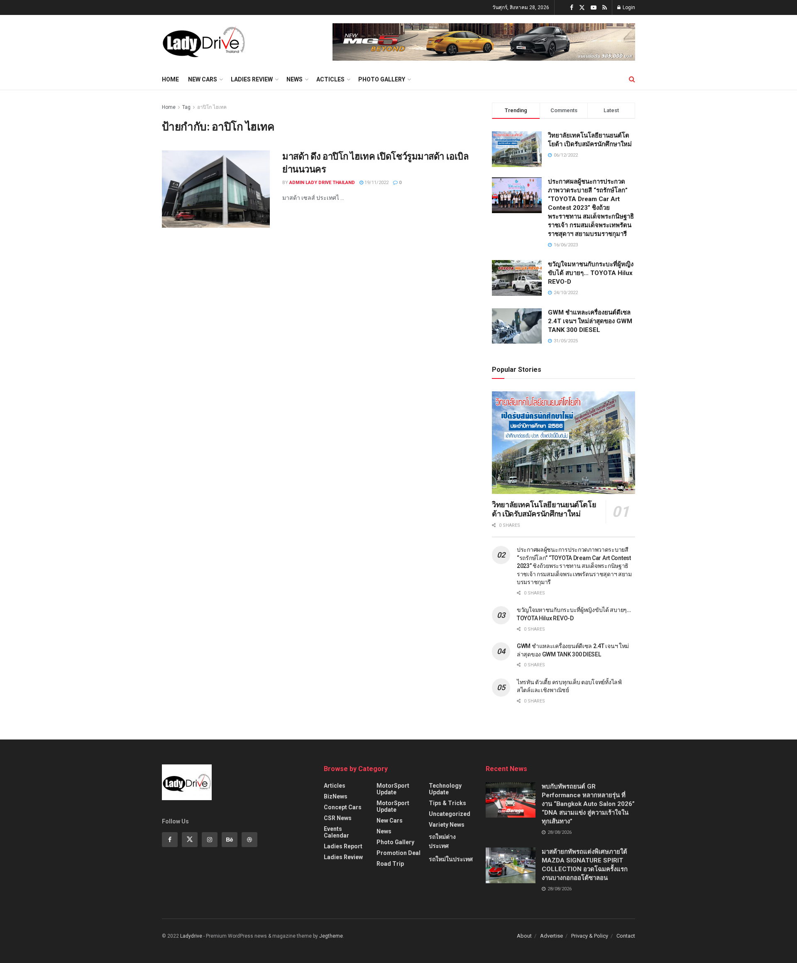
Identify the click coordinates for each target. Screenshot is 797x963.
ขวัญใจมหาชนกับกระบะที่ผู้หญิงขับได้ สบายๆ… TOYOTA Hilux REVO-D (590, 272)
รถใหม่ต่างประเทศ (442, 841)
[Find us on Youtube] (594, 7)
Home (170, 79)
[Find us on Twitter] (582, 7)
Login (628, 7)
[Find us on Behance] (229, 839)
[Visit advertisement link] (483, 42)
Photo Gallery (381, 79)
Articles (334, 785)
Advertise (551, 936)
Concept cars (343, 807)
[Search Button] (632, 79)
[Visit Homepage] (203, 42)
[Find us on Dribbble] (249, 839)
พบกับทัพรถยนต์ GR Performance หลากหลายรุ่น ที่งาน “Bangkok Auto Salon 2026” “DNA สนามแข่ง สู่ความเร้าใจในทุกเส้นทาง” (588, 804)
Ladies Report (343, 846)
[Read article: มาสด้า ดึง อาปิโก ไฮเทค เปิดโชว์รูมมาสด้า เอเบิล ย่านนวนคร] (216, 189)
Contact (625, 936)
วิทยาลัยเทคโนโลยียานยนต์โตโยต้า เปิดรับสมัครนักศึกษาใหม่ (544, 509)
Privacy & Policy (589, 936)
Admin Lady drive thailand (322, 182)
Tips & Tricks (447, 803)
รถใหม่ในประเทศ (451, 859)
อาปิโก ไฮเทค (212, 107)
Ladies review (252, 79)
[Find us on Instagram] (210, 839)
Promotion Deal (398, 853)
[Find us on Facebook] (571, 7)
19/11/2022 (376, 182)
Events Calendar (336, 832)
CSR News (338, 818)
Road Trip (390, 863)
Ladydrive (191, 936)
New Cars (202, 79)
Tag (186, 107)
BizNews (335, 796)
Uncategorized (449, 814)
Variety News (447, 824)
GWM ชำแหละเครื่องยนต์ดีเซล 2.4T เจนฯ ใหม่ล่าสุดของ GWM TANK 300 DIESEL (590, 321)
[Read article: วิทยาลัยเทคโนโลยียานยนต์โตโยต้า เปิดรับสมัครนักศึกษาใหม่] (563, 442)
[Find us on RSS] (604, 7)
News (294, 79)
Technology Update (445, 789)
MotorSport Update (392, 789)
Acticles (330, 79)
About (524, 936)
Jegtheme (331, 936)
